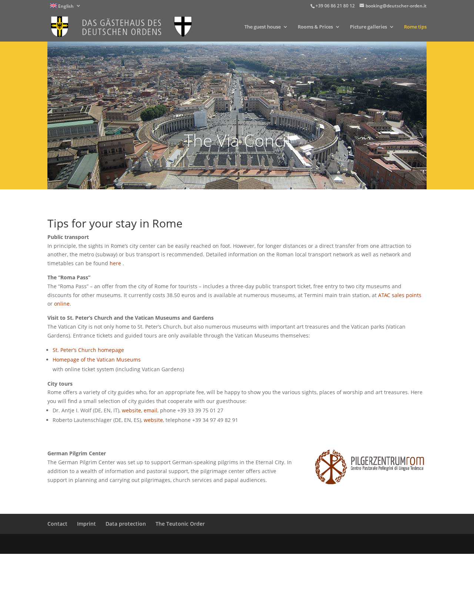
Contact (57, 523)
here (116, 263)
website (131, 410)
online (62, 303)
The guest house (262, 27)
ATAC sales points (399, 295)
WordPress (170, 543)
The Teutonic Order (180, 523)
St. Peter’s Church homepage (88, 349)
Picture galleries (368, 27)
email (150, 410)
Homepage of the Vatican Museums (97, 359)
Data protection (126, 523)
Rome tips (415, 27)
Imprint (86, 523)
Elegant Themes (100, 543)
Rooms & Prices (315, 27)
